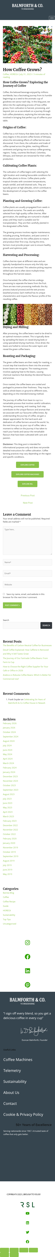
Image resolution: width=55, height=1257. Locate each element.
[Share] (23, 1250)
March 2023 (8, 816)
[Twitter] (27, 1232)
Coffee (6, 74)
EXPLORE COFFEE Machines (27, 474)
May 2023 (7, 807)
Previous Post (28, 495)
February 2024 (10, 767)
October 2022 (9, 834)
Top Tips (7, 919)
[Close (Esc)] (33, 1250)
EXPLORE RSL (27, 484)
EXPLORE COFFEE (27, 465)
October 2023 (9, 785)
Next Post (28, 502)
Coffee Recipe (9, 901)
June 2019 (7, 869)
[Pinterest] (27, 984)
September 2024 (10, 736)
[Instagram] (27, 942)
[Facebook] (27, 956)
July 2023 (7, 798)
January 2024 (9, 772)
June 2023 (7, 803)
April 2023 (8, 812)
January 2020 (9, 843)
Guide (5, 906)
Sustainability (9, 915)
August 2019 (9, 860)
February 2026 (10, 723)
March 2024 (8, 763)
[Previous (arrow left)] (4, 1254)
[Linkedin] (27, 970)
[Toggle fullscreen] (14, 1250)
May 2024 (7, 754)
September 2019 (10, 856)
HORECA (14, 74)
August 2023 (9, 794)
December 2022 (10, 825)
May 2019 (7, 874)
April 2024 (8, 758)
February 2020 (10, 838)
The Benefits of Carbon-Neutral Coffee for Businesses (27, 645)
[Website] (27, 585)
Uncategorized (9, 923)
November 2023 (10, 780)
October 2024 (9, 732)
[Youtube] (27, 1213)
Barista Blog (8, 892)
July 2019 (7, 865)
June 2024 (7, 750)
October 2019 (9, 852)
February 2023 (10, 820)
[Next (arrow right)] (14, 1254)
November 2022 (10, 829)
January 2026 (9, 727)
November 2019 (10, 847)
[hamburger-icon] (52, 18)
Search (6, 620)
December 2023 (10, 776)
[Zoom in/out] (4, 1250)
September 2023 (10, 789)
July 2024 (7, 745)
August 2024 (9, 741)
